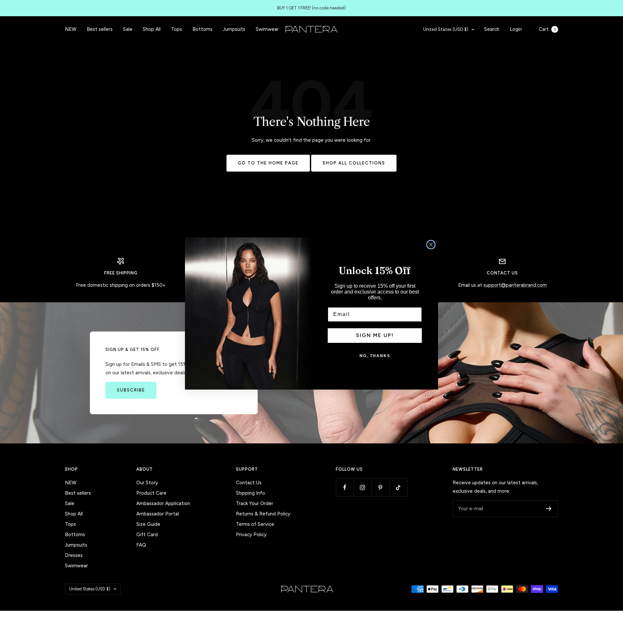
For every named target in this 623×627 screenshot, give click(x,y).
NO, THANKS (375, 356)
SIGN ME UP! (375, 335)
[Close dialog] (431, 244)
